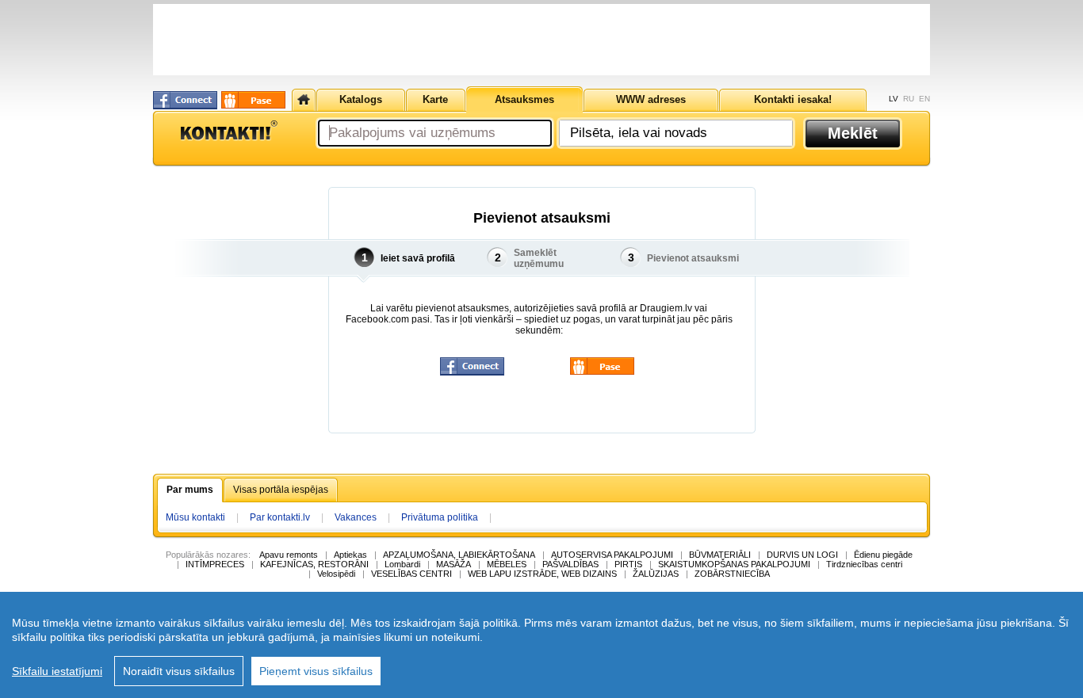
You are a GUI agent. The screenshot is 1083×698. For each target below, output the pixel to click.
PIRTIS (628, 564)
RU (908, 98)
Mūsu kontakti (195, 517)
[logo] (228, 130)
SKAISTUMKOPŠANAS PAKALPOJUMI (734, 564)
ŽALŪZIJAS (656, 573)
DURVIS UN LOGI (802, 554)
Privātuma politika (439, 517)
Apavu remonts (288, 554)
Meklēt (853, 133)
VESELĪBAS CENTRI (411, 573)
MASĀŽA (453, 564)
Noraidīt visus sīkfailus (179, 671)
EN (924, 98)
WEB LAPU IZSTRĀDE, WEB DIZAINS (542, 573)
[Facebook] (185, 100)
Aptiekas (350, 554)
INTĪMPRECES (215, 564)
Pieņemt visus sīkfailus (316, 671)
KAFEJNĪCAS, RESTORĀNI (314, 564)
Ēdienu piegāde (883, 554)
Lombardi (402, 564)
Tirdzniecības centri (864, 564)
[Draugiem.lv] (253, 100)
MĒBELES (506, 564)
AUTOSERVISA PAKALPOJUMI (612, 554)
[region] (541, 645)
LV (893, 98)
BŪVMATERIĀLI (720, 554)
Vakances (356, 517)
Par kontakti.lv (280, 517)
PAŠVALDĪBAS (570, 564)
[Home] (304, 99)
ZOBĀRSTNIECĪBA (732, 573)
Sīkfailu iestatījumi (57, 671)
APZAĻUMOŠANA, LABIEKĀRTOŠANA (459, 554)
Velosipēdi (336, 573)
